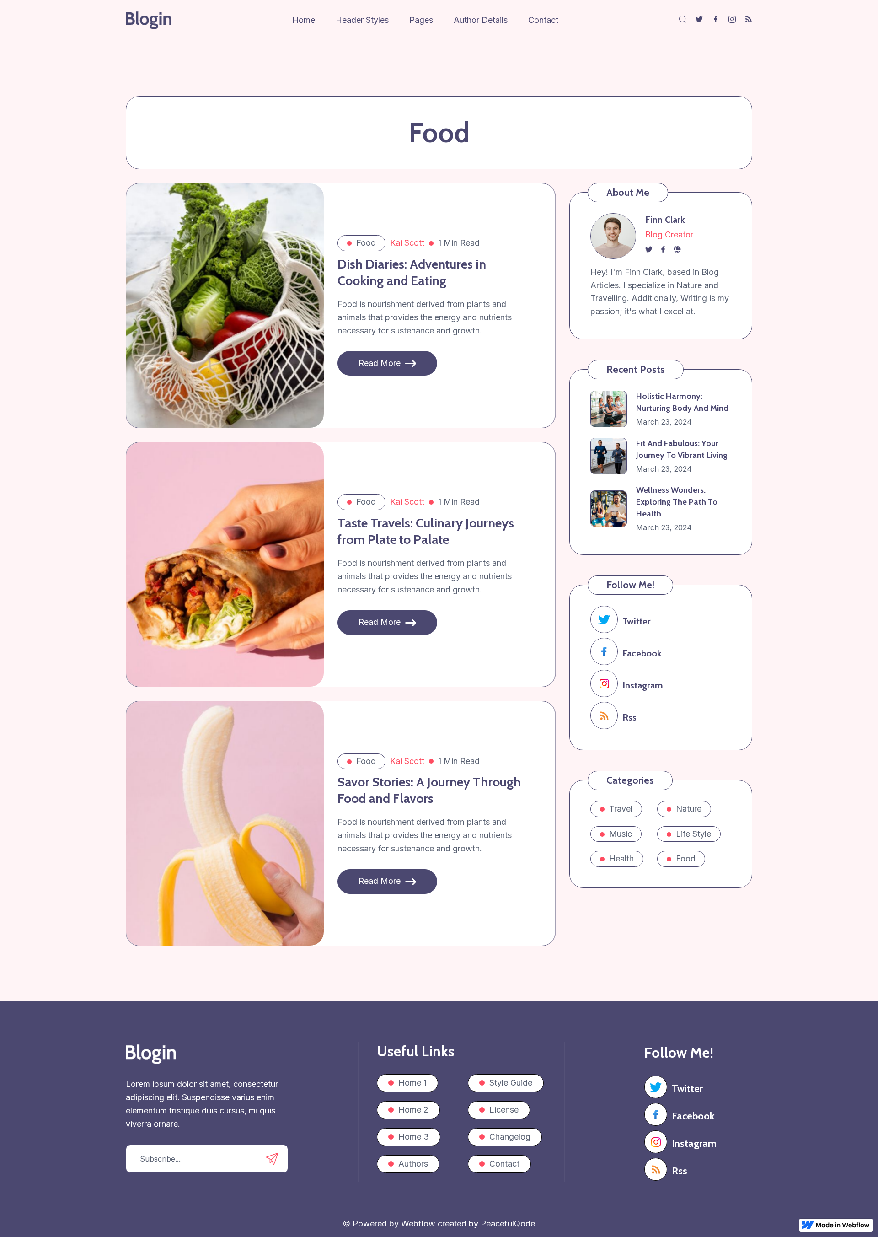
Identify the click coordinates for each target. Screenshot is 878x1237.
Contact (543, 20)
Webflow (419, 1223)
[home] (148, 20)
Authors (413, 1163)
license (504, 1109)
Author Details (481, 20)
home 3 (413, 1136)
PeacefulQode (508, 1223)
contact (504, 1163)
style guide (510, 1082)
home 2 (413, 1109)
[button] (372, 20)
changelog (509, 1136)
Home (303, 20)
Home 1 (412, 1082)
